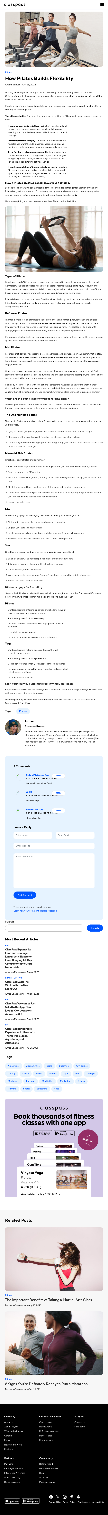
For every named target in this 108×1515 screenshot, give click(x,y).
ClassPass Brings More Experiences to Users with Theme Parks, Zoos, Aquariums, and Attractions (20, 1036)
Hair (77, 1074)
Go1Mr (29, 792)
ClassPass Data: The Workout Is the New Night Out (17, 985)
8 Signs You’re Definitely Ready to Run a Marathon (46, 1384)
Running (12, 1089)
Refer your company (49, 1431)
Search (9, 921)
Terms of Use (55, 1502)
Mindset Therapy (34, 810)
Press (8, 946)
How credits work (13, 1445)
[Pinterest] (71, 1497)
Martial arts (13, 1081)
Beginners (64, 1066)
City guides (82, 1066)
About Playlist (11, 1427)
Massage (30, 1081)
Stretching (42, 1089)
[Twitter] (58, 1497)
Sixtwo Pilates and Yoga (38, 775)
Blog (41, 1473)
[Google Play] (31, 1501)
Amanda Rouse (12, 85)
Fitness (8, 72)
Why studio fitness (13, 1431)
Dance (25, 1074)
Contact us (79, 1422)
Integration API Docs (14, 1473)
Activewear (13, 1066)
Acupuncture (33, 1066)
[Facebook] (51, 1497)
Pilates (23, 711)
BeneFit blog (45, 1436)
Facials (39, 1074)
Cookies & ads (84, 1502)
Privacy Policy (69, 1502)
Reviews (8, 1449)
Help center (80, 1427)
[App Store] (12, 1501)
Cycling (11, 1074)
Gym (66, 1074)
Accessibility (98, 1502)
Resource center (47, 1440)
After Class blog (12, 1478)
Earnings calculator (13, 1468)
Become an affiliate (48, 1468)
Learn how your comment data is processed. (35, 911)
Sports (26, 1089)
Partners (8, 1464)
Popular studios (47, 1482)
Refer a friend (46, 1464)
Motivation (65, 1081)
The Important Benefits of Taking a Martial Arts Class (48, 1300)
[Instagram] (65, 1497)
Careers (8, 1436)
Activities (44, 1478)
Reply (58, 776)
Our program (45, 1422)
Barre (49, 1066)
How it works (45, 1427)
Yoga (56, 1089)
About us (8, 1422)
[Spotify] (78, 1497)
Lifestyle (18, 978)
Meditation (47, 1081)
